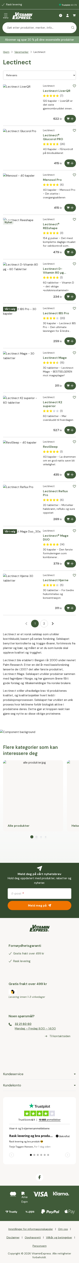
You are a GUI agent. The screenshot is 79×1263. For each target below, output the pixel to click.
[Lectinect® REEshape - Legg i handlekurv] (70, 252)
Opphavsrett (33, 1237)
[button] (74, 85)
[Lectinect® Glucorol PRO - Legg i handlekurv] (70, 163)
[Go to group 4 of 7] (45, 837)
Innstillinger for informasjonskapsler (30, 1229)
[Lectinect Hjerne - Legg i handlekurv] (70, 608)
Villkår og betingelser (59, 1237)
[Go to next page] (52, 623)
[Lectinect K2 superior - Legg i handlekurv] (70, 430)
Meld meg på (37, 905)
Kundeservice (13, 1074)
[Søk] (73, 28)
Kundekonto (12, 1085)
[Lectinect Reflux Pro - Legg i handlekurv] (70, 519)
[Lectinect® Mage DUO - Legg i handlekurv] (70, 563)
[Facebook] (39, 1177)
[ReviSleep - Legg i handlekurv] (70, 474)
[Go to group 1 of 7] (31, 836)
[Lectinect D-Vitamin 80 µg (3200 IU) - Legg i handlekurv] (70, 297)
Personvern (40, 1246)
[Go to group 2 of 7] (36, 837)
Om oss (63, 1229)
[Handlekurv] (74, 16)
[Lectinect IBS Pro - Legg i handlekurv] (70, 341)
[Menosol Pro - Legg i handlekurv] (70, 208)
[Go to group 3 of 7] (41, 837)
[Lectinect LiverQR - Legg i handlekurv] (70, 119)
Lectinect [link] (39, 52)
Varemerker (21, 52)
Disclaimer (13, 1237)
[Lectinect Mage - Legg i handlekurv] (70, 385)
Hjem (6, 52)
